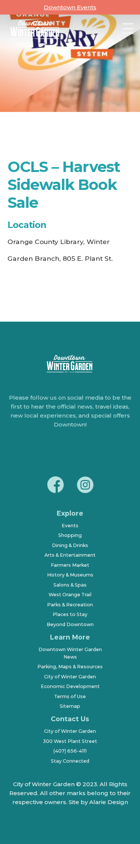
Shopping (70, 535)
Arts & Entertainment (70, 555)
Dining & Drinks (70, 545)
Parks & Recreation (70, 604)
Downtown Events (70, 7)
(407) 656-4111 (70, 751)
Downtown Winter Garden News (70, 653)
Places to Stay (70, 614)
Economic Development (70, 686)
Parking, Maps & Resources (70, 666)
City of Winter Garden (70, 676)
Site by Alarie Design (98, 802)
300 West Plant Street (70, 741)
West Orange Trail (70, 594)
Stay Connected (70, 761)
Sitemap (70, 706)
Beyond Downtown (70, 624)
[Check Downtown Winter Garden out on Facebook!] (55, 486)
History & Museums (70, 575)
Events (70, 525)
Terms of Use (70, 696)
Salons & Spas (70, 585)
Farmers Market (70, 565)
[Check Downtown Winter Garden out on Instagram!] (85, 486)
